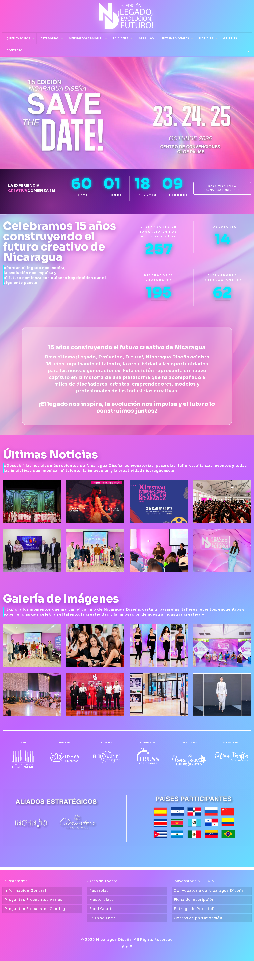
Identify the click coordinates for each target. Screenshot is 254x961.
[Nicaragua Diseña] (127, 16)
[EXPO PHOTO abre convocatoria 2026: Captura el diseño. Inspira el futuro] (95, 501)
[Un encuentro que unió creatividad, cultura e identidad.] (95, 694)
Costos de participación (198, 918)
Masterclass (101, 900)
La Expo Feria (102, 918)
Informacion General (25, 890)
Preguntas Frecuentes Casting (35, 909)
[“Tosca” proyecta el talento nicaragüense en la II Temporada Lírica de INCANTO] (32, 501)
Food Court (100, 909)
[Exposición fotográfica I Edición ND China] (159, 694)
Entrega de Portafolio (195, 909)
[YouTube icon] (127, 947)
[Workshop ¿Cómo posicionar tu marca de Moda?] (32, 645)
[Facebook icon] (122, 947)
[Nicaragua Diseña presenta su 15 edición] (222, 645)
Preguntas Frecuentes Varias (33, 900)
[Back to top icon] (235, 953)
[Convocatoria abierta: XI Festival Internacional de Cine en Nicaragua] (159, 501)
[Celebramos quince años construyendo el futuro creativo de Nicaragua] (222, 550)
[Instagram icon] (131, 947)
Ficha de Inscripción (194, 900)
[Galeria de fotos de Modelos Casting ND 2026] (159, 645)
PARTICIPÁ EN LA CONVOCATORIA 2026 (222, 188)
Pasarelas (99, 890)
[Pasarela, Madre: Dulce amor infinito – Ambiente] (32, 694)
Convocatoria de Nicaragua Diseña (209, 890)
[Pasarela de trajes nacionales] (222, 694)
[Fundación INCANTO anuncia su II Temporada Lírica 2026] (32, 550)
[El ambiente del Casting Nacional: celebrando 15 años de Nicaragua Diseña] (95, 645)
